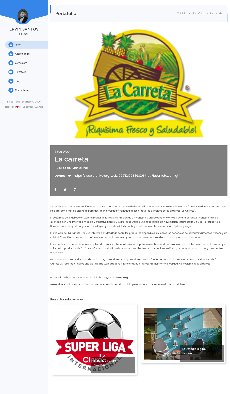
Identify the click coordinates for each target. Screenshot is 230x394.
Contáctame (21, 90)
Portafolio (20, 72)
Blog (17, 81)
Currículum (20, 63)
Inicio (17, 44)
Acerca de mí (22, 53)
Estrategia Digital (194, 349)
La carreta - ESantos (33, 107)
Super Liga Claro (105, 360)
